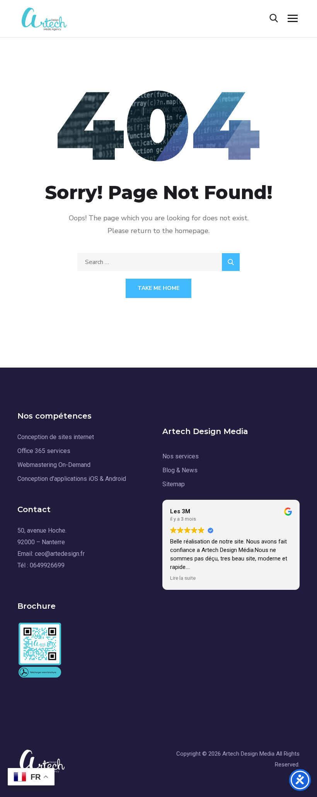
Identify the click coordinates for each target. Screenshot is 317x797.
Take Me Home (158, 288)
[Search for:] (158, 262)
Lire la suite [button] (183, 578)
